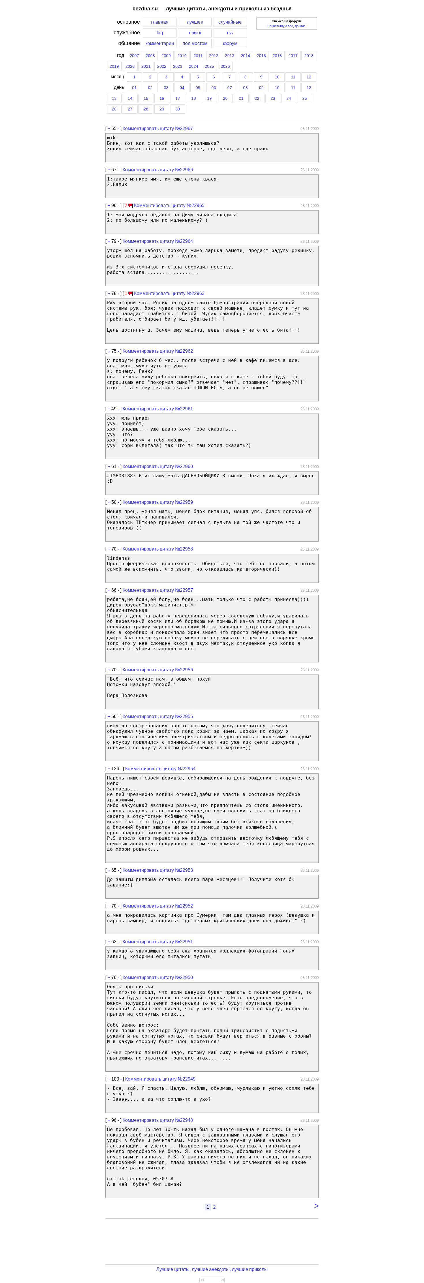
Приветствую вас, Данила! (286, 26)
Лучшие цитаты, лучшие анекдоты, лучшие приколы (212, 1269)
